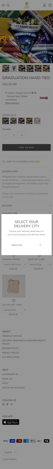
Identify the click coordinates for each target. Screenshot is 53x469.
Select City (17, 245)
